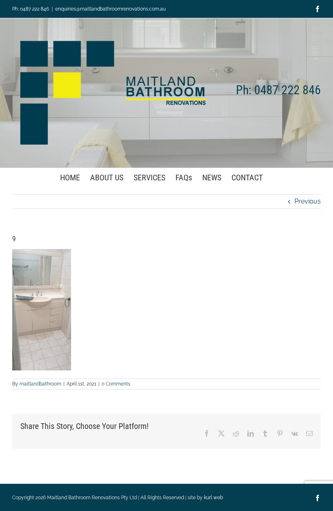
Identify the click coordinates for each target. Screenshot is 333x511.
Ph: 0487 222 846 (30, 9)
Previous (307, 201)
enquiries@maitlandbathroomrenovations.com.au (110, 9)
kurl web (213, 497)
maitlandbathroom (40, 384)
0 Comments (116, 384)
